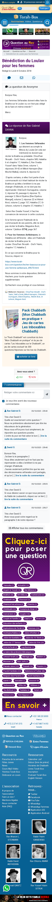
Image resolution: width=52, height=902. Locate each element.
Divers (40, 618)
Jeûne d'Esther (31, 633)
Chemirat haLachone (13, 604)
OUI (21, 377)
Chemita (32, 604)
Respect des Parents (13, 676)
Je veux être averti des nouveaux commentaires (21, 402)
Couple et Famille (11, 618)
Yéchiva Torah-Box (11, 772)
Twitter (33, 794)
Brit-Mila (22, 595)
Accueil (6, 51)
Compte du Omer (28, 609)
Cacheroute (37, 595)
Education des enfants (14, 623)
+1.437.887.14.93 (40, 724)
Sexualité (20, 680)
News (4, 765)
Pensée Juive (11, 666)
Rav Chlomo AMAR (39, 861)
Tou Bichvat (9, 690)
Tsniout (8, 695)
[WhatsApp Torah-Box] (47, 2)
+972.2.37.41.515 (14, 724)
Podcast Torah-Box (37, 775)
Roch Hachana (17, 21)
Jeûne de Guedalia (12, 637)
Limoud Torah (10, 656)
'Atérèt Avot (35, 297)
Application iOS (37, 810)
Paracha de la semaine (13, 759)
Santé (7, 680)
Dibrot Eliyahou (24, 297)
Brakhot (8, 595)
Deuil (28, 618)
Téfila (22, 685)
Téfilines (35, 685)
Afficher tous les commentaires (27, 528)
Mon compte (9, 2)
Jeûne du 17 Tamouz (13, 642)
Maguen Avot (20, 299)
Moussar (8, 661)
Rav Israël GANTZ (13, 885)
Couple (25, 614)
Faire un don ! (8, 797)
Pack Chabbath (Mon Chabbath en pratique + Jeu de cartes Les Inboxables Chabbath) (34, 320)
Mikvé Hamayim (30, 294)
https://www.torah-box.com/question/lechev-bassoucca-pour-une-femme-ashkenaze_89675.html (25, 264)
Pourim (41, 666)
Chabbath (9, 599)
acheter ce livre (27, 356)
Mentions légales (10, 800)
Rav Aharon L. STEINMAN (12, 838)
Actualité (23, 585)
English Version (35, 778)
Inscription (33, 772)
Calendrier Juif (35, 759)
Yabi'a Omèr (18, 294)
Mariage (27, 656)
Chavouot (24, 599)
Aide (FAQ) (7, 806)
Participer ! (44, 8)
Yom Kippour (25, 695)
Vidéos (28, 21)
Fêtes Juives (8, 762)
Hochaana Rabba (11, 633)
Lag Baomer (27, 647)
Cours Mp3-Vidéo (10, 769)
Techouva (8, 685)
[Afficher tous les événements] (18, 2)
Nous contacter (14, 716)
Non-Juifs (22, 661)
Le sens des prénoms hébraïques (18, 652)
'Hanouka (8, 585)
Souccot (32, 51)
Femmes (34, 628)
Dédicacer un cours (11, 775)
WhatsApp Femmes (39, 807)
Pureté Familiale (12, 671)
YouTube (34, 800)
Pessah (28, 666)
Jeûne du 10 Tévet (34, 637)
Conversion (9, 614)
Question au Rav (39, 21)
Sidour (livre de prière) (38, 762)
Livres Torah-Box (36, 769)
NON (33, 377)
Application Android (39, 813)
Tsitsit (37, 690)
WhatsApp (35, 803)
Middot (41, 656)
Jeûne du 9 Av (36, 642)
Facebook (35, 797)
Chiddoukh (9, 609)
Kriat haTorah (10, 647)
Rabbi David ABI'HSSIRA (13, 863)
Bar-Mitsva (30, 590)
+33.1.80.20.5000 (40, 716)
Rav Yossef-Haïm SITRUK (39, 887)
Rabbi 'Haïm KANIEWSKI (39, 838)
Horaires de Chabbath (38, 765)
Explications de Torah (13, 628)
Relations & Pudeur (35, 671)
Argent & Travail (12, 590)
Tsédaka (24, 690)
